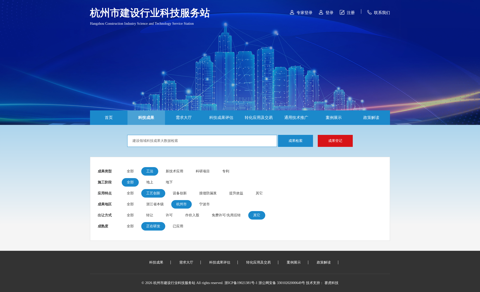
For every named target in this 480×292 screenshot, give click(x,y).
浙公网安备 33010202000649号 (281, 283)
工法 (149, 171)
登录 (326, 12)
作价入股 (192, 215)
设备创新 (180, 193)
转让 (149, 215)
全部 (130, 171)
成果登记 (335, 141)
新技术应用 (174, 171)
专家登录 (301, 12)
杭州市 (181, 204)
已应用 (178, 226)
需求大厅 (184, 117)
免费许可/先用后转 (226, 215)
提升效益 (236, 193)
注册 (347, 12)
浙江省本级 (155, 204)
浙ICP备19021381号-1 (241, 283)
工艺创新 (153, 193)
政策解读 (371, 117)
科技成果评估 (221, 117)
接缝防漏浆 (208, 193)
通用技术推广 (296, 117)
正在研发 (153, 226)
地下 (169, 182)
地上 (149, 182)
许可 (169, 215)
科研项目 (203, 171)
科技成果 (146, 117)
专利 (225, 171)
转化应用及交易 (259, 117)
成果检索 (295, 141)
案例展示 (334, 117)
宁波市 (204, 204)
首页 (109, 117)
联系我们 (378, 12)
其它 (259, 193)
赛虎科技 (331, 283)
